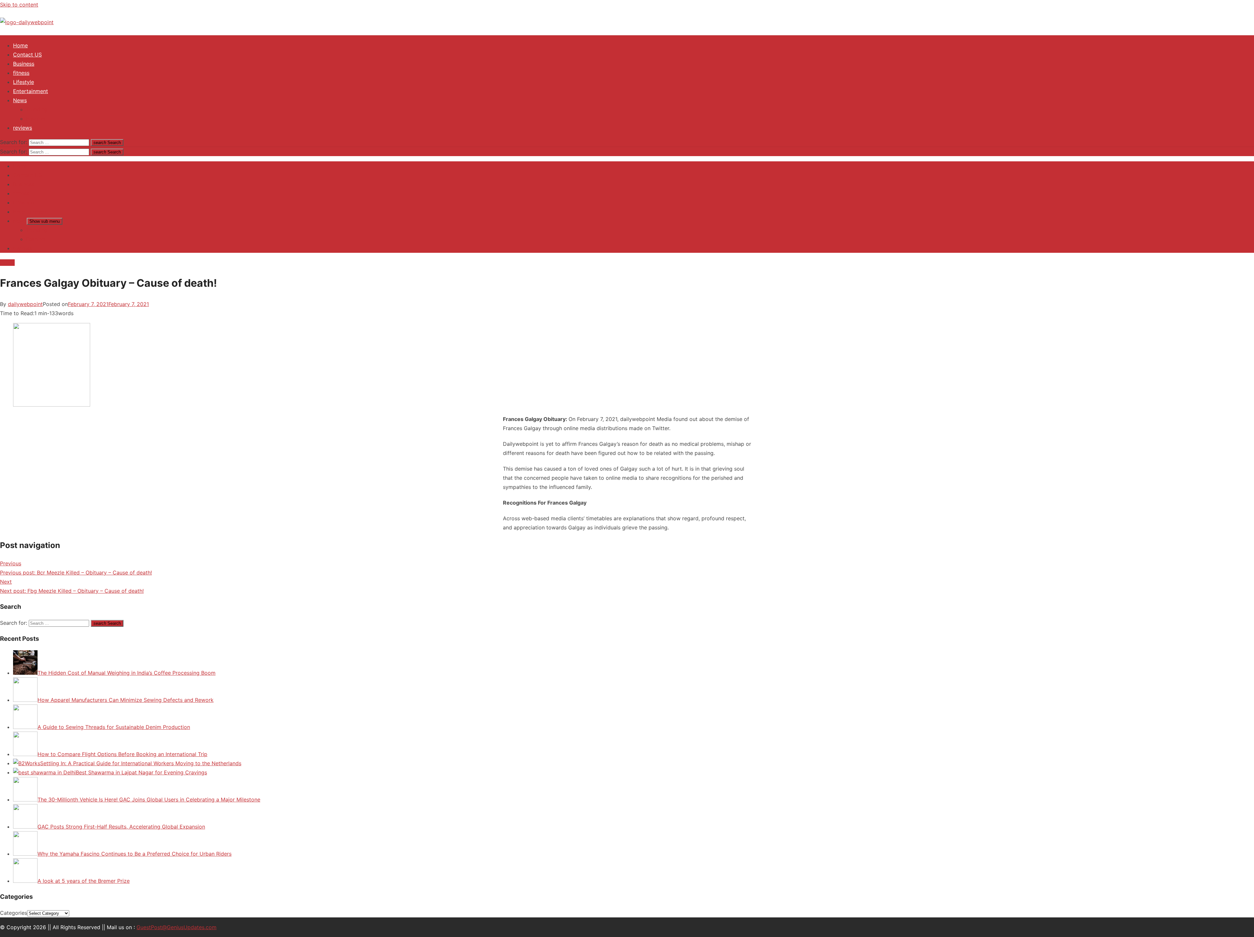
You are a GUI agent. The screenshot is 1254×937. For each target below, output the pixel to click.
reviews (22, 127)
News (20, 100)
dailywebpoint (25, 304)
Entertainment (30, 91)
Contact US (27, 54)
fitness (21, 73)
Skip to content (19, 4)
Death (7, 262)
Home (20, 45)
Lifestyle (23, 82)
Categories (13, 913)
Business (23, 63)
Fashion (35, 118)
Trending (37, 109)
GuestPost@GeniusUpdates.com (177, 927)
